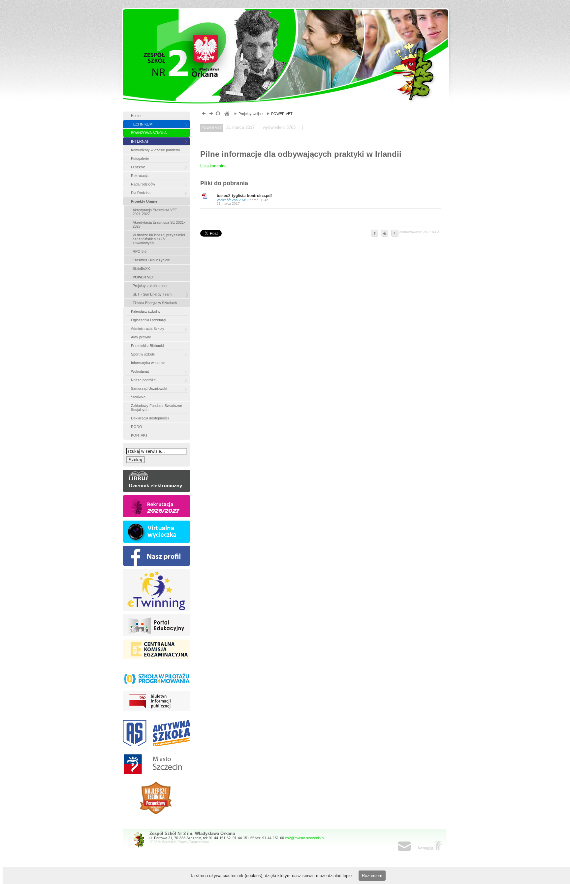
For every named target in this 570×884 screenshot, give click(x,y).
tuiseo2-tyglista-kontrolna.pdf (244, 199)
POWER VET (143, 277)
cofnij (394, 234)
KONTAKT (139, 435)
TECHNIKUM (141, 124)
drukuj (385, 234)
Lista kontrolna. (214, 166)
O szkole (138, 167)
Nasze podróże (143, 380)
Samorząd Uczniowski (149, 388)
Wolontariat (140, 371)
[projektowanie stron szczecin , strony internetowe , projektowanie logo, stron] (429, 845)
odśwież (217, 114)
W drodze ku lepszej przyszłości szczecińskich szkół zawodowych (159, 239)
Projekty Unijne (144, 201)
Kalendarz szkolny (146, 311)
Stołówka (138, 397)
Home (136, 116)
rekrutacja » (156, 506)
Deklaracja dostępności (150, 418)
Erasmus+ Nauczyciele (151, 260)
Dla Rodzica (140, 193)
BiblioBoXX (141, 269)
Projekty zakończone (150, 286)
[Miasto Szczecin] (156, 764)
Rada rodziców (143, 184)
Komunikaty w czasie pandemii (155, 150)
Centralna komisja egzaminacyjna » (156, 651)
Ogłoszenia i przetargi (148, 320)
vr (156, 532)
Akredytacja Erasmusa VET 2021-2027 (155, 212)
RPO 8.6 (139, 251)
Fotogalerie (140, 158)
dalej (210, 114)
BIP (156, 702)
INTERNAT (140, 141)
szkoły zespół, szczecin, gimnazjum (226, 114)
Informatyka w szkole (148, 363)
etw (156, 590)
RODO (136, 427)
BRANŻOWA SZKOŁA (149, 133)
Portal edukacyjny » (156, 625)
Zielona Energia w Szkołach (155, 303)
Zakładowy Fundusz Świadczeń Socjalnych (156, 408)
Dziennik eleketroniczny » (156, 481)
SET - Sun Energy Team (152, 294)
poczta (411, 846)
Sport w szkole (143, 354)
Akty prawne (141, 337)
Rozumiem (372, 875)
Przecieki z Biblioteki (147, 346)
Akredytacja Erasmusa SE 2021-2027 (159, 224)
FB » (156, 556)
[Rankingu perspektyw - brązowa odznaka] (156, 798)
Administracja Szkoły (147, 328)
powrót (203, 114)
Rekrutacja (139, 176)
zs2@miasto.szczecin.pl (304, 838)
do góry (375, 234)
